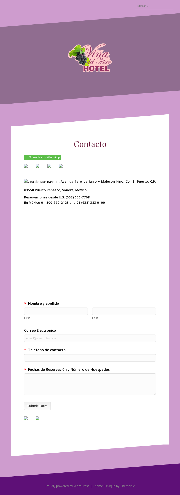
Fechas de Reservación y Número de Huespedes (67, 369)
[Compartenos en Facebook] (29, 169)
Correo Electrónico (40, 330)
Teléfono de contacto (45, 349)
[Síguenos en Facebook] (29, 421)
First (27, 318)
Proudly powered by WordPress (67, 486)
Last (95, 318)
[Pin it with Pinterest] (52, 169)
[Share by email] (64, 169)
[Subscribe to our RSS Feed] (41, 421)
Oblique (109, 486)
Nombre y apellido (41, 303)
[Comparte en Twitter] (41, 169)
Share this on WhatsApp (44, 157)
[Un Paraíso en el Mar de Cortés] (90, 58)
